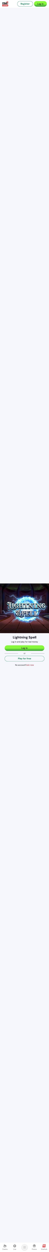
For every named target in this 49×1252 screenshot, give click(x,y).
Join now (30, 665)
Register (25, 3)
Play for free (24, 658)
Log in (40, 3)
